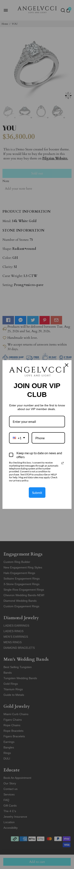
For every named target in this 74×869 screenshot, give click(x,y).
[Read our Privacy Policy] (62, 463)
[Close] (67, 365)
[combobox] (19, 438)
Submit (37, 492)
